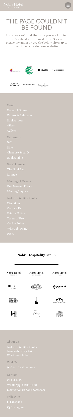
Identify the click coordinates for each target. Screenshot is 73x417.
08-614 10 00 (14, 380)
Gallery (11, 130)
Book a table (15, 157)
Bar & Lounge (16, 164)
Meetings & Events (19, 181)
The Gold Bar (15, 169)
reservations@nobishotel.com (26, 390)
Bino (10, 147)
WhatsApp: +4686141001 (22, 385)
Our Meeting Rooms (20, 186)
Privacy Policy (16, 213)
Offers (11, 125)
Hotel (10, 105)
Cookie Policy (15, 223)
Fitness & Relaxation (20, 115)
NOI (10, 142)
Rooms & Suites (17, 110)
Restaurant (14, 137)
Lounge (12, 174)
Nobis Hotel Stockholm (22, 198)
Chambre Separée (18, 152)
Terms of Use (15, 218)
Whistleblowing (17, 228)
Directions (13, 203)
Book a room (15, 120)
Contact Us (14, 208)
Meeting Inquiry (17, 191)
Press (10, 233)
